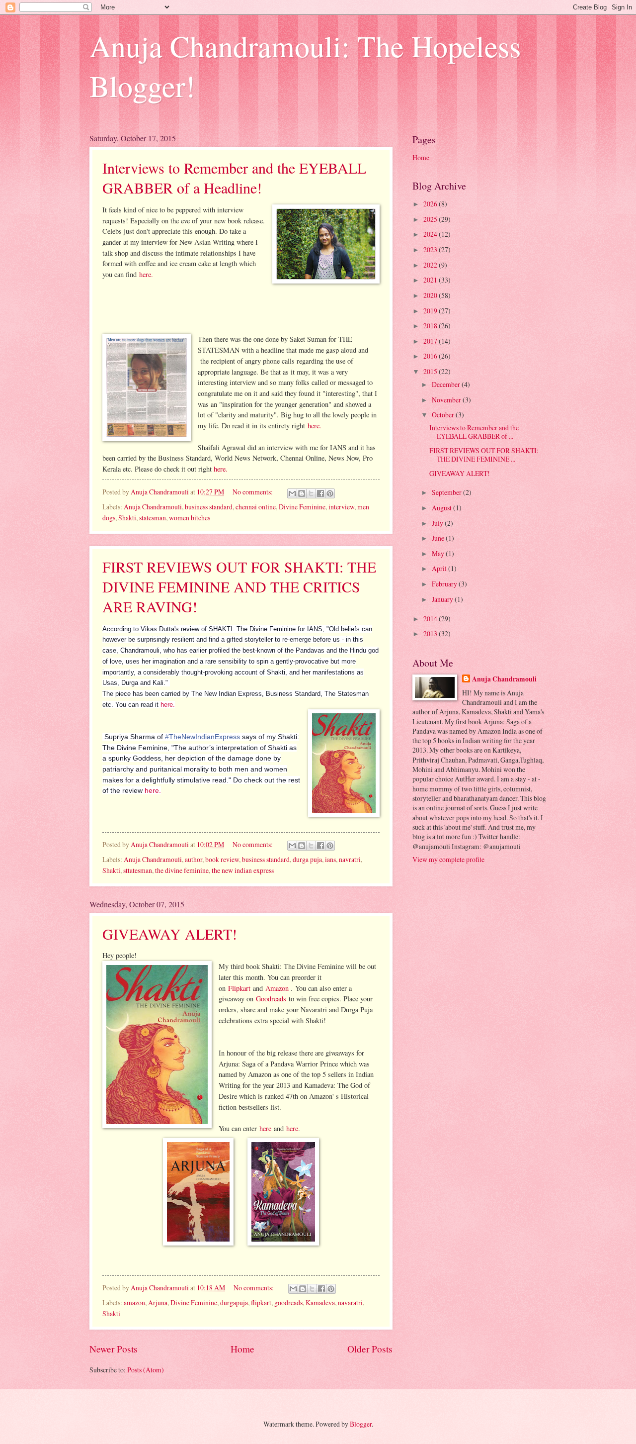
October (444, 414)
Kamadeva (320, 1302)
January (443, 599)
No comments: (253, 491)
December (447, 384)
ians (330, 859)
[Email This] (292, 493)
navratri (350, 859)
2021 (431, 280)
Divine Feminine (302, 506)
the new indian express (243, 870)
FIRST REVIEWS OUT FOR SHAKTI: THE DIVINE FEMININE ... (484, 455)
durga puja (307, 859)
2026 (431, 203)
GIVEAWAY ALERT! (169, 934)
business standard (209, 506)
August (442, 507)
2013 (431, 633)
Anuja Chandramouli (153, 506)
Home (242, 1349)
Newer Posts (113, 1349)
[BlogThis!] (302, 493)
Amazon (278, 988)
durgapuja (234, 1302)
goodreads (288, 1302)
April (440, 568)
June (439, 538)
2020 (431, 295)
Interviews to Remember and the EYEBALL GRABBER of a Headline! (234, 177)
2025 (431, 219)
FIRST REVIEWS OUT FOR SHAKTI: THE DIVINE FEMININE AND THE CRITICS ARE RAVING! (239, 586)
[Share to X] (311, 493)
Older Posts (370, 1349)
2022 (431, 265)
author (193, 859)
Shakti (127, 517)
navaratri (350, 1302)
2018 (431, 325)
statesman (152, 517)
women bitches (189, 517)
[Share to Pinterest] (330, 493)
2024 (431, 234)
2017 (431, 341)
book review (222, 859)
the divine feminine (182, 870)
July (438, 523)
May (439, 553)
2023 (431, 249)
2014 (431, 618)
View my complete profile (448, 859)
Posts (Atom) (145, 1369)
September (447, 492)
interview (341, 506)
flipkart (261, 1302)
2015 (431, 371)
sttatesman (137, 870)
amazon (134, 1302)
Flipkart (239, 988)
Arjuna (157, 1302)
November (447, 399)
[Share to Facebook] (320, 493)
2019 (431, 310)
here (265, 1128)
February (445, 583)
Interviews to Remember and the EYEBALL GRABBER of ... (474, 432)
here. (146, 274)
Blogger (361, 1424)
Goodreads (271, 998)
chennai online (256, 506)
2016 (431, 356)
